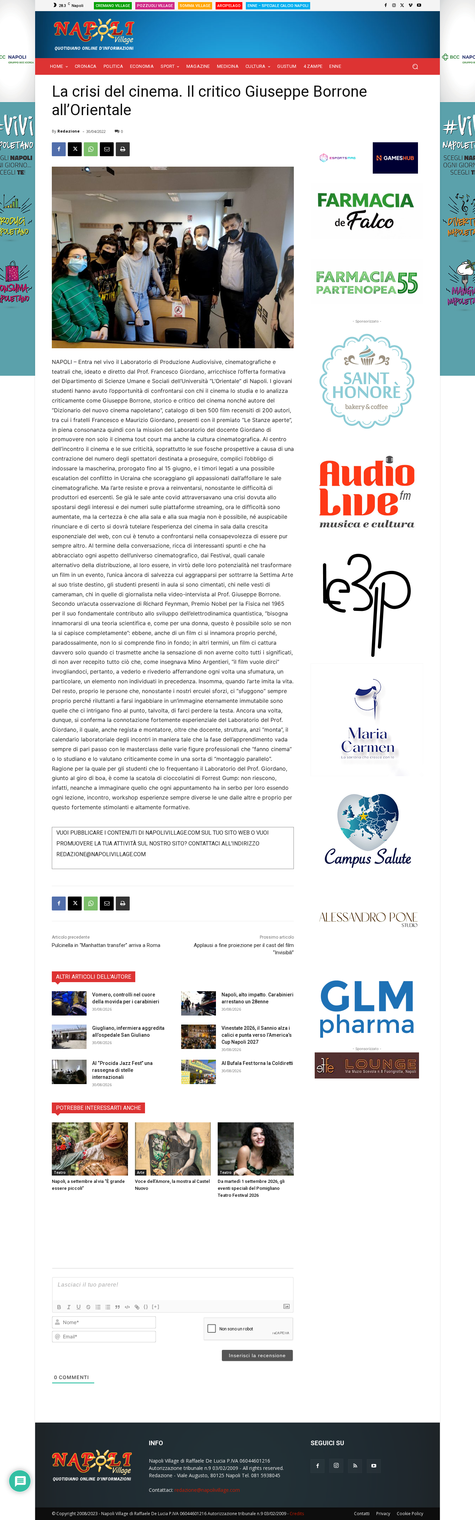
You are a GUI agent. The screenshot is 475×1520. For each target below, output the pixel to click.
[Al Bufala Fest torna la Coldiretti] (198, 1072)
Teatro (60, 1172)
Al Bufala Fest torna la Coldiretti (257, 1063)
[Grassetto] (59, 1307)
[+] (156, 1306)
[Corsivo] (69, 1307)
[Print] (123, 149)
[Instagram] (394, 5)
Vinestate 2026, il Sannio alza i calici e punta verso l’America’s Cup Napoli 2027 (257, 1035)
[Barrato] (88, 1307)
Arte (140, 1172)
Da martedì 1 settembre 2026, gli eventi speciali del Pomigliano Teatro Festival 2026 (251, 1188)
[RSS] (355, 1466)
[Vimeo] (410, 5)
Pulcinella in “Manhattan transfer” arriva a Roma (106, 945)
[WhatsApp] (91, 149)
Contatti (362, 1514)
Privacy (383, 1514)
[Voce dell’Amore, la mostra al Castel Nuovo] (173, 1149)
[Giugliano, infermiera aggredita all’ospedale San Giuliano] (69, 1037)
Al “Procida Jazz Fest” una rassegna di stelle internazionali (122, 1070)
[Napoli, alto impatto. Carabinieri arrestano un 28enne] (198, 1003)
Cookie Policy (410, 1514)
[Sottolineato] (78, 1307)
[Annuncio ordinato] (98, 1307)
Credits (297, 1514)
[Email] (107, 149)
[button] (415, 66)
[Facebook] (385, 5)
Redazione (68, 131)
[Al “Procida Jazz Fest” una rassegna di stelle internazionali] (69, 1072)
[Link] (137, 1307)
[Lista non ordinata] (108, 1307)
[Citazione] (117, 1307)
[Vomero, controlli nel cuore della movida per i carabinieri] (69, 1003)
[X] (402, 5)
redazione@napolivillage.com (207, 1490)
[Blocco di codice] (127, 1307)
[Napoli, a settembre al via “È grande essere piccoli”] (90, 1149)
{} (146, 1306)
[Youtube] (419, 5)
